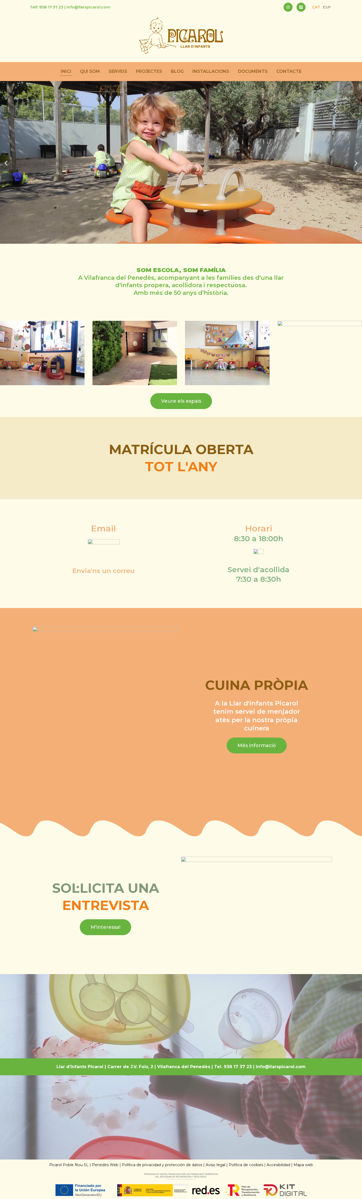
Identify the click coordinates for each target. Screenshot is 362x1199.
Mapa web (303, 1164)
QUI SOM (90, 71)
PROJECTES (149, 71)
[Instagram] (288, 7)
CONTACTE (289, 71)
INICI (66, 71)
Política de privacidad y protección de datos (162, 1164)
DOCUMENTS (253, 71)
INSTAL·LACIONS (210, 71)
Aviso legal (215, 1164)
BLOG (177, 71)
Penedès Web (105, 1164)
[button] (6, 163)
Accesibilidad (278, 1164)
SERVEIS (118, 71)
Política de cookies (246, 1164)
